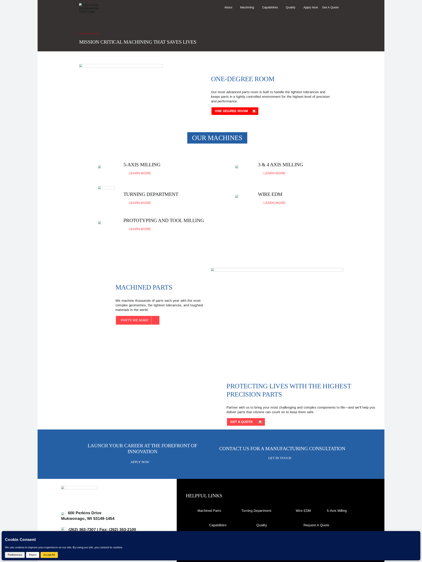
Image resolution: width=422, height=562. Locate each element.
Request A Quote (316, 525)
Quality (261, 525)
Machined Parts (209, 510)
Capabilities (217, 525)
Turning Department (256, 510)
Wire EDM (303, 510)
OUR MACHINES (217, 138)
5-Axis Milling (337, 510)
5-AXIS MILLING (142, 164)
